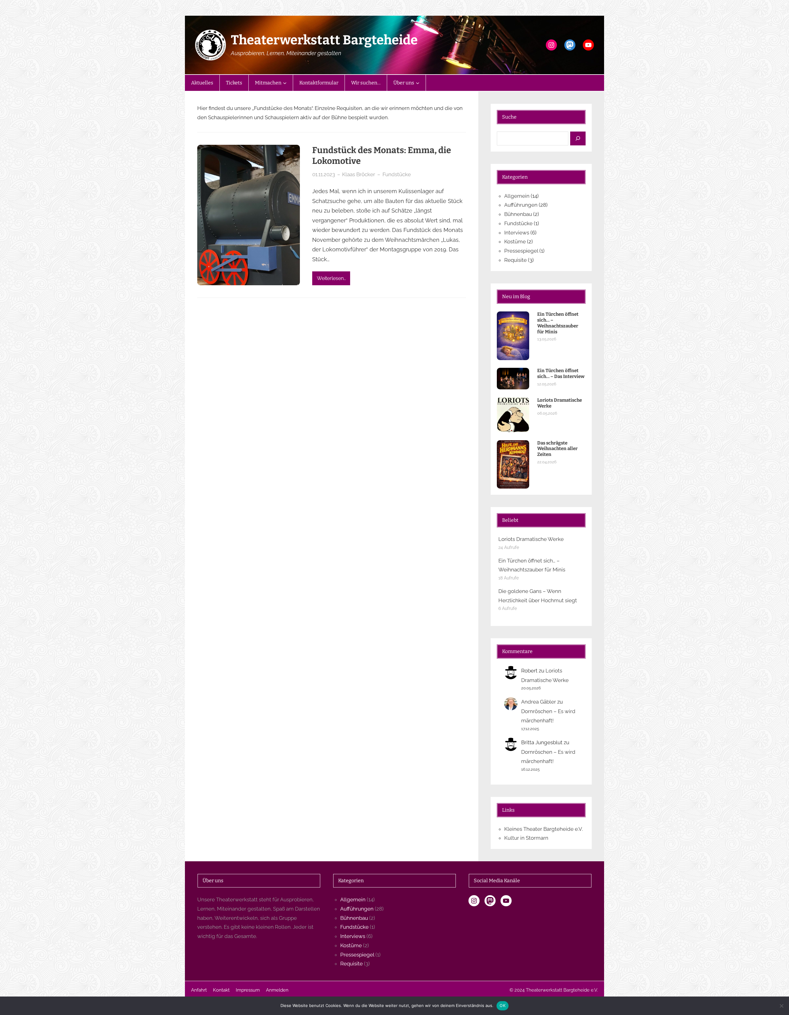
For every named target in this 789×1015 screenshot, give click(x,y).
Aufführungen (521, 205)
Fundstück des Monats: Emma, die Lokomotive (381, 155)
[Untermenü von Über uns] (417, 83)
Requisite (515, 260)
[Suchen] (578, 138)
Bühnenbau (518, 214)
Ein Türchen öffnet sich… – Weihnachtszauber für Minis (557, 322)
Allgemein (516, 196)
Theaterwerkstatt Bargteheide (324, 40)
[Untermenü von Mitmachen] (285, 83)
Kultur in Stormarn (526, 838)
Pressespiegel (521, 251)
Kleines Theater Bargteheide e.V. (543, 829)
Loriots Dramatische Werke (559, 403)
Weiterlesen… (331, 278)
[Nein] (781, 1006)
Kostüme (515, 241)
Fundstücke (396, 174)
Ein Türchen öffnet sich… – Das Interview (560, 373)
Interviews (516, 232)
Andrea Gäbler (538, 702)
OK (502, 1005)
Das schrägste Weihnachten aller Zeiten (557, 448)
